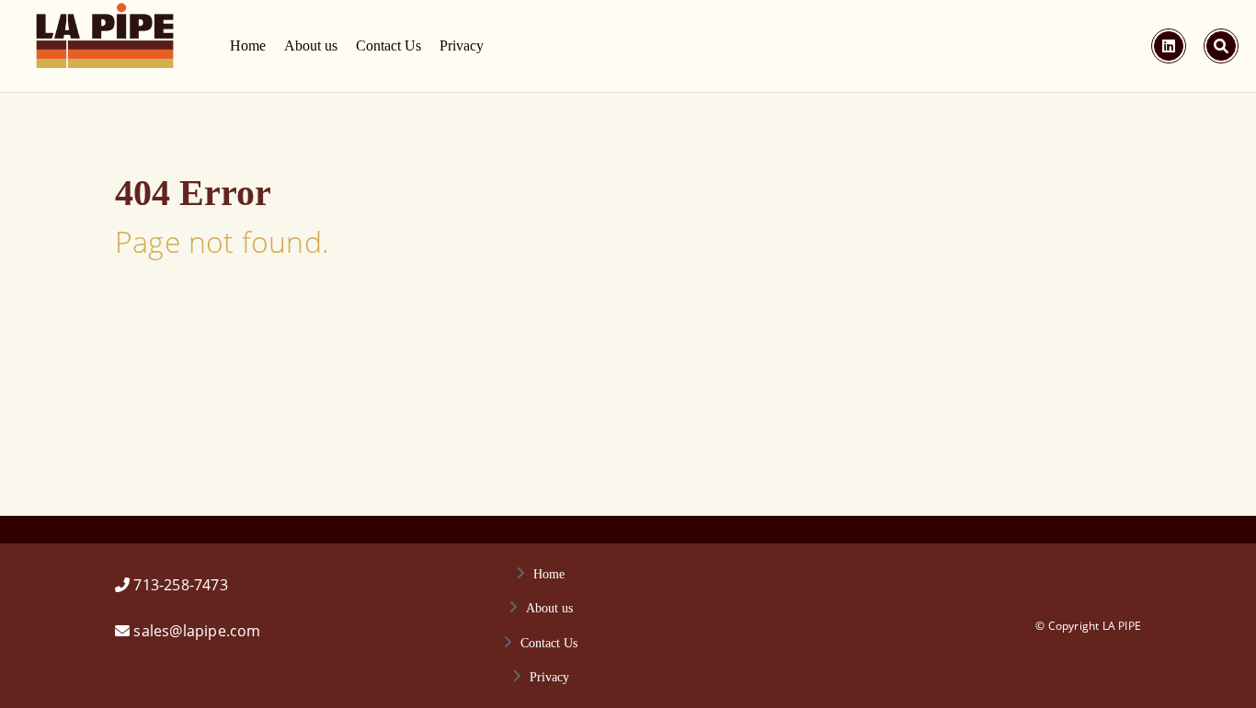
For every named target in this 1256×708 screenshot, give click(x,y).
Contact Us (388, 45)
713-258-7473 (180, 585)
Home (248, 45)
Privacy (462, 45)
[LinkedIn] (1168, 46)
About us (310, 45)
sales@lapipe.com (196, 631)
